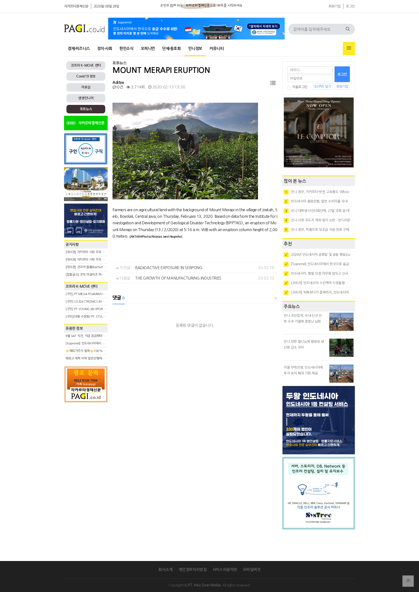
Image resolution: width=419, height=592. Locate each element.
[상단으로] (408, 581)
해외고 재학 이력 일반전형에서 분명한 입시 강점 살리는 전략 (104, 358)
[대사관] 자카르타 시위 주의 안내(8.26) (90, 259)
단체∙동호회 (171, 48)
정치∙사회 (104, 48)
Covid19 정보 (86, 76)
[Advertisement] (86, 448)
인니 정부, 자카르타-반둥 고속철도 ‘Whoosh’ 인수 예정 (319, 192)
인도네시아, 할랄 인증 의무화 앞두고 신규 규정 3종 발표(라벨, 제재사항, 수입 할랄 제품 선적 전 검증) (319, 273)
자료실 (85, 87)
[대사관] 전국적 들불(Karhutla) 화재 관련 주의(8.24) (99, 267)
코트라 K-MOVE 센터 (86, 65)
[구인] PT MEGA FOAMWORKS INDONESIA (94, 294)
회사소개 (165, 569)
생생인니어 (85, 98)
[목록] (273, 83)
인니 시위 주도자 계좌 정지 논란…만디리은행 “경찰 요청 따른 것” (319, 220)
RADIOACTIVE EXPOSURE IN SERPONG (168, 268)
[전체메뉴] (349, 48)
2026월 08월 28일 (106, 6)
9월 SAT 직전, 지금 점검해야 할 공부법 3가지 (94, 335)
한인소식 (126, 48)
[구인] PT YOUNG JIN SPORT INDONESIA (93, 309)
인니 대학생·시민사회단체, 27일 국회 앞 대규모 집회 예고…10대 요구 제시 (319, 210)
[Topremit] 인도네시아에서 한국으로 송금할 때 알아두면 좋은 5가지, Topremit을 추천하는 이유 (319, 264)
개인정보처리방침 (192, 569)
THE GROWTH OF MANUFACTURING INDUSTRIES (178, 278)
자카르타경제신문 (76, 6)
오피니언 (148, 48)
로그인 (350, 6)
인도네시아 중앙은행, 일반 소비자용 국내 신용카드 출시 (319, 201)
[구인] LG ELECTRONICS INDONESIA (89, 301)
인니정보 (195, 48)
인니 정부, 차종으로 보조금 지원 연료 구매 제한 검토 (319, 229)
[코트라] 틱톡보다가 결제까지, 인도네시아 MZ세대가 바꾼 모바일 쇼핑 (319, 292)
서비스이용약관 (224, 569)
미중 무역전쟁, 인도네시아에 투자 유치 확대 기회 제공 (303, 370)
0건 (119, 87)
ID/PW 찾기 (322, 86)
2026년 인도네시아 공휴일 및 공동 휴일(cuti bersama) (319, 254)
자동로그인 (299, 87)
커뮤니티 (217, 48)
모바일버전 (252, 569)
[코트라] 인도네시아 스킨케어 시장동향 (315, 283)
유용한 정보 (74, 328)
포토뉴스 (86, 109)
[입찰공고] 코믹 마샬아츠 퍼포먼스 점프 (90, 274)
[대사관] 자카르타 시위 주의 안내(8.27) (90, 252)
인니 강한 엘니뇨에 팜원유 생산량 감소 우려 (304, 344)
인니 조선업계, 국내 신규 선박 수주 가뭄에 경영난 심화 (303, 318)
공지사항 (72, 244)
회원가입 (335, 6)
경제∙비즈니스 (79, 48)
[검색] (347, 29)
